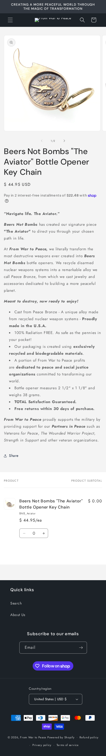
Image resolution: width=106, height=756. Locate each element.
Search (16, 603)
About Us (17, 614)
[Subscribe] (81, 648)
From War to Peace (33, 737)
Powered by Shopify (61, 737)
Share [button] (14, 455)
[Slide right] (64, 140)
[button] (10, 20)
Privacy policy (41, 745)
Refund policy (89, 737)
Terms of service (68, 745)
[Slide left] (41, 140)
